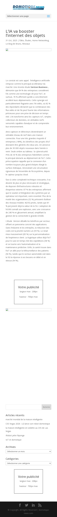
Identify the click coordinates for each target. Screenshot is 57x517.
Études (28, 40)
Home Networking (40, 40)
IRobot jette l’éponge (15, 435)
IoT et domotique (13, 439)
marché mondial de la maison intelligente (24, 419)
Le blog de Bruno (13, 43)
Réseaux (26, 43)
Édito (21, 40)
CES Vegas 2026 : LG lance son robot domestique (28, 423)
